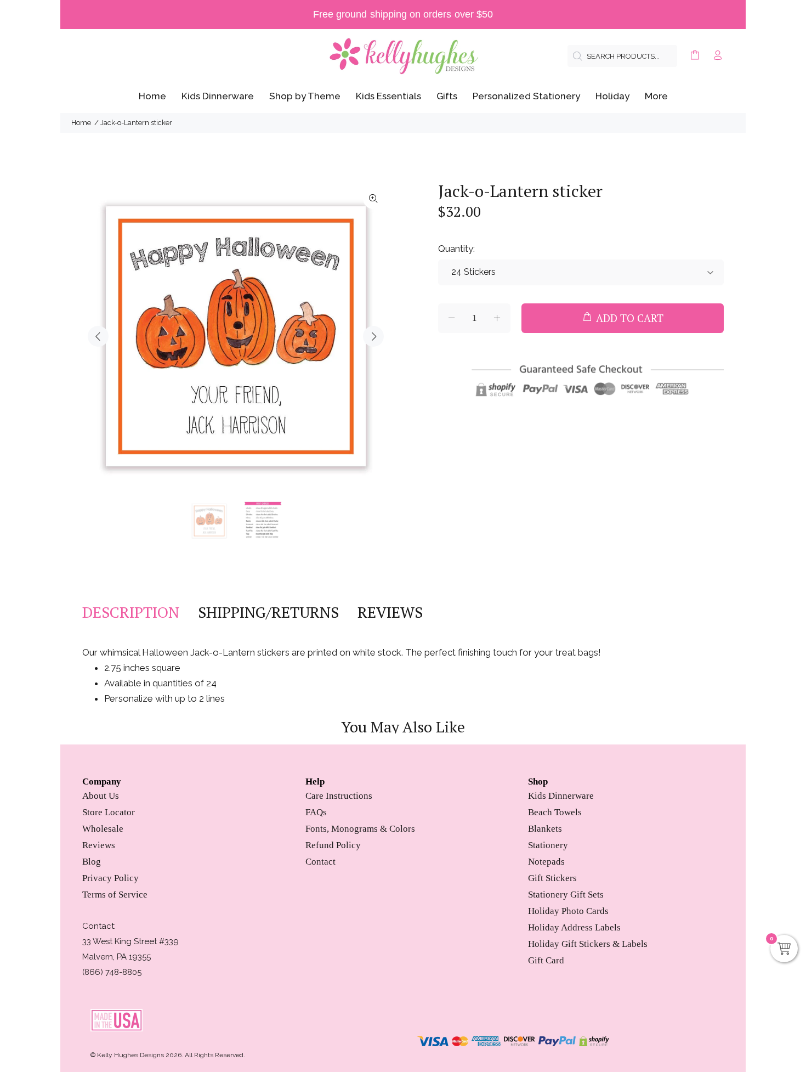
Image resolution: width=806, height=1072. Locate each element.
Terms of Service (114, 894)
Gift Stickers (552, 878)
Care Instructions (338, 796)
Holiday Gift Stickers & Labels (588, 944)
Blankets (545, 828)
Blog (91, 861)
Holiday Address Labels (574, 927)
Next (373, 336)
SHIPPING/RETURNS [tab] (268, 612)
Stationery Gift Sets (566, 894)
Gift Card (546, 960)
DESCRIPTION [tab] (130, 612)
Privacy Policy (110, 878)
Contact (320, 861)
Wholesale (102, 828)
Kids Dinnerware (561, 796)
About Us (100, 796)
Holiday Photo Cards (568, 911)
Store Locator (108, 812)
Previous (98, 336)
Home (81, 123)
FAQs (316, 812)
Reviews (98, 845)
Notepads (546, 861)
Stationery (548, 845)
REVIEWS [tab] (390, 612)
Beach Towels (555, 812)
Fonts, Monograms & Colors (360, 828)
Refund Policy (333, 845)
